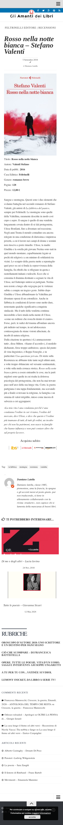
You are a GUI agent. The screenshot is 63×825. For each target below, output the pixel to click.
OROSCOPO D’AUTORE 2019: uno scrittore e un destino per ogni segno (31, 643)
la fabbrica (12, 467)
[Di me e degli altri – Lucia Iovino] (30, 541)
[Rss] (59, 10)
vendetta (44, 467)
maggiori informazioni (41, 813)
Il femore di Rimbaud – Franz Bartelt (23, 772)
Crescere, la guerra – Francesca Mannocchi (23, 707)
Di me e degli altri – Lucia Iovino (21, 561)
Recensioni (47, 27)
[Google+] (49, 10)
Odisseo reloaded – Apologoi (19, 714)
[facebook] (38, 10)
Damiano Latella (31, 66)
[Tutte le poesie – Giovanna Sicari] (32, 585)
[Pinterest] (54, 10)
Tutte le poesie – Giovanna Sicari (22, 605)
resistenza (33, 467)
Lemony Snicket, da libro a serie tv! (29, 679)
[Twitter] (43, 10)
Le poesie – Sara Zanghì (17, 765)
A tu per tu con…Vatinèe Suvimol (27, 672)
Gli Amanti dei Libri (31, 14)
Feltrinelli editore (20, 27)
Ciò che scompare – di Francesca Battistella (26, 653)
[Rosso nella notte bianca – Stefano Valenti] (30, 154)
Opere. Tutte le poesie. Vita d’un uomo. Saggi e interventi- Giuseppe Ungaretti (31, 663)
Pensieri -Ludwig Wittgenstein (20, 758)
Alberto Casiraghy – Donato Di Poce (23, 750)
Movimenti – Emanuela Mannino (21, 779)
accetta (32, 817)
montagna (23, 467)
